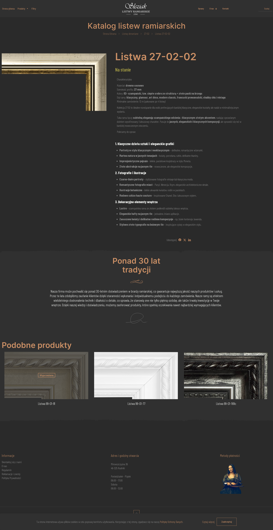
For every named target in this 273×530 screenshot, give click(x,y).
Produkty (21, 8)
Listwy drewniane (130, 33)
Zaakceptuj (226, 521)
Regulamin (7, 470)
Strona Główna (109, 33)
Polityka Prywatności (11, 478)
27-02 (146, 33)
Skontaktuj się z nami (12, 462)
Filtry (33, 8)
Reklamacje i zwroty (11, 474)
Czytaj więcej (208, 521)
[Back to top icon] (136, 513)
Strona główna (8, 8)
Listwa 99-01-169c (226, 403)
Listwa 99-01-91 (46, 403)
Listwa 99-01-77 (136, 403)
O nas (4, 466)
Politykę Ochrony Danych (171, 521)
